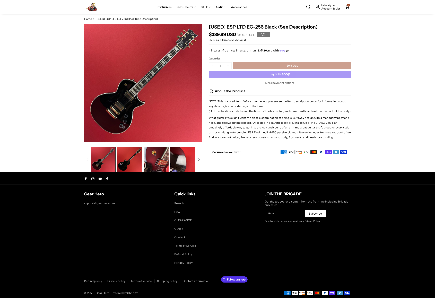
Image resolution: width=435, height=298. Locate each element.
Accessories (239, 7)
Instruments (185, 7)
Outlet (178, 228)
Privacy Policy (183, 262)
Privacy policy (116, 281)
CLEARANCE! (183, 220)
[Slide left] (87, 159)
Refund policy (93, 281)
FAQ (177, 211)
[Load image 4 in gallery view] (182, 159)
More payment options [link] (280, 82)
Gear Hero (102, 293)
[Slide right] (199, 159)
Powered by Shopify (124, 293)
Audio (220, 7)
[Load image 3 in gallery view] (156, 159)
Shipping (214, 39)
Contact (179, 237)
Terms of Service (185, 245)
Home (88, 19)
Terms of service (141, 281)
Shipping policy (167, 281)
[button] (186, 7)
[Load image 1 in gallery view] (103, 159)
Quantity (214, 58)
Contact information (196, 281)
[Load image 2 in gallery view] (129, 159)
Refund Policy (183, 254)
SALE (204, 7)
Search (179, 203)
